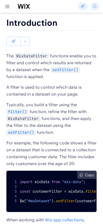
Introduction (31, 22)
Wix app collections (64, 219)
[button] (13, 41)
